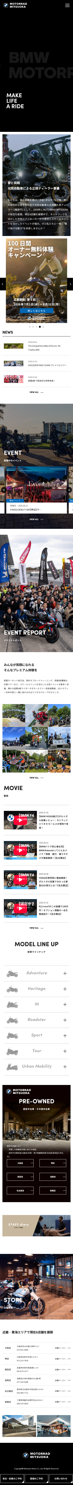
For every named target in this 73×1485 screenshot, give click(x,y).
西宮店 (20, 1176)
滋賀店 (53, 1176)
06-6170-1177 (22, 1371)
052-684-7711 (22, 1392)
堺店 (53, 1163)
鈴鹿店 (53, 1190)
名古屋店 (20, 1190)
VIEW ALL (34, 392)
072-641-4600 (22, 1349)
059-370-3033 (22, 1403)
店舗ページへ (60, 1348)
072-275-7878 (22, 1360)
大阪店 (20, 1163)
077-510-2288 (22, 1382)
